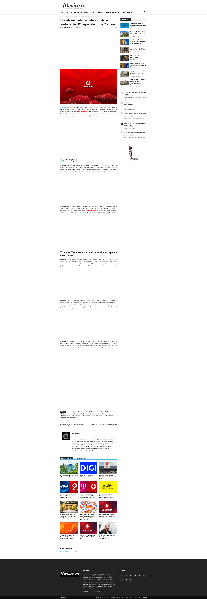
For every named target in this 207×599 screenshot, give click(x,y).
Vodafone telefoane (109, 415)
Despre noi (98, 597)
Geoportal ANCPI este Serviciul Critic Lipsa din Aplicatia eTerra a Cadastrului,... (138, 33)
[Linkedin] (78, 451)
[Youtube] (93, 451)
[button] (145, 12)
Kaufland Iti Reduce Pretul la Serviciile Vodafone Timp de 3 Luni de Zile (107, 477)
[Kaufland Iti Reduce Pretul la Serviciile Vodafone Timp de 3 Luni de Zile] (108, 468)
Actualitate (78, 12)
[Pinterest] (81, 451)
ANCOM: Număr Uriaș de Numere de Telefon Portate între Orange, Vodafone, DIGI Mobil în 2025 (107, 537)
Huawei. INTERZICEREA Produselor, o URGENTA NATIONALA (104, 425)
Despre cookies (128, 597)
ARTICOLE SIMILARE (66, 458)
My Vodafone (80, 411)
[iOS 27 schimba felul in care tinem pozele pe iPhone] (124, 58)
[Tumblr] (84, 451)
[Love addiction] (133, 161)
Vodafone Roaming (76, 415)
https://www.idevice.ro (76, 435)
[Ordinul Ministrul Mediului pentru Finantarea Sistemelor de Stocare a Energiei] (124, 42)
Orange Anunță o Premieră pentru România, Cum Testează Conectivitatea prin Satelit (68, 537)
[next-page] (64, 542)
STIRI (62, 12)
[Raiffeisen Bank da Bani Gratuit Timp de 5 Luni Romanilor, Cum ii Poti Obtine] (69, 507)
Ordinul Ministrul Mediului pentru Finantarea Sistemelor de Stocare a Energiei (138, 41)
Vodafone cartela (75, 413)
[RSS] (135, 575)
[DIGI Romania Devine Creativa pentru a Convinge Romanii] (69, 468)
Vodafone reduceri (106, 413)
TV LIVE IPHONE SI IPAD (112, 12)
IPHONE (145, 597)
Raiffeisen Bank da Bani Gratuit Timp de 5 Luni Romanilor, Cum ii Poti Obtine (68, 516)
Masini (93, 12)
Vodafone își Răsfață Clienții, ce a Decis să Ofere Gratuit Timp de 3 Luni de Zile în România (107, 516)
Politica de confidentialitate (117, 597)
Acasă (61, 16)
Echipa (135, 597)
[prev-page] (61, 542)
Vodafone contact (85, 413)
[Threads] (130, 580)
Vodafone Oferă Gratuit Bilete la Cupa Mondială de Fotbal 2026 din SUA (88, 537)
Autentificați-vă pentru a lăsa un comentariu (71, 551)
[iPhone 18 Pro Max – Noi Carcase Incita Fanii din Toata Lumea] (124, 50)
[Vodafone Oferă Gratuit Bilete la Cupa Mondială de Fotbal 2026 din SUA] (88, 528)
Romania (69, 12)
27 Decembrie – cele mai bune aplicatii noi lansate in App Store (71, 425)
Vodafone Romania (86, 415)
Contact (140, 597)
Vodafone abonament (65, 413)
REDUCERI (100, 12)
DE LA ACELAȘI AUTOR (79, 458)
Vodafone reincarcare (65, 415)
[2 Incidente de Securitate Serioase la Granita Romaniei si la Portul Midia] (124, 25)
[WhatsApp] (122, 580)
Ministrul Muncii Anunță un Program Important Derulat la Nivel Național (138, 65)
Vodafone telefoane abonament (68, 417)
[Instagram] (75, 451)
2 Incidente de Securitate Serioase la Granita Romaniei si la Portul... (138, 25)
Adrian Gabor (67, 27)
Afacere (129, 12)
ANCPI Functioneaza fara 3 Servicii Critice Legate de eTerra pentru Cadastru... (137, 73)
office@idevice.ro (95, 591)
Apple (123, 12)
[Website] (90, 451)
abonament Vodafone (71, 411)
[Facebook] (73, 451)
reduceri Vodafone (89, 411)
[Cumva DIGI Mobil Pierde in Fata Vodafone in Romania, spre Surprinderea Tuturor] (69, 487)
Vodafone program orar (95, 413)
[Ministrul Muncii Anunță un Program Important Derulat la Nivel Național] (124, 65)
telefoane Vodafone (99, 411)
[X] (87, 451)
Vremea (86, 12)
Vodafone (67, 16)
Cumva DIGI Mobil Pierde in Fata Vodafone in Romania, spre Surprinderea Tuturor (68, 496)
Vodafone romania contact (97, 415)
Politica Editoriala (106, 597)
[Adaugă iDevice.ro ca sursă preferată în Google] (88, 160)
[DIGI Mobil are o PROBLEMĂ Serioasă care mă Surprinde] (88, 468)
